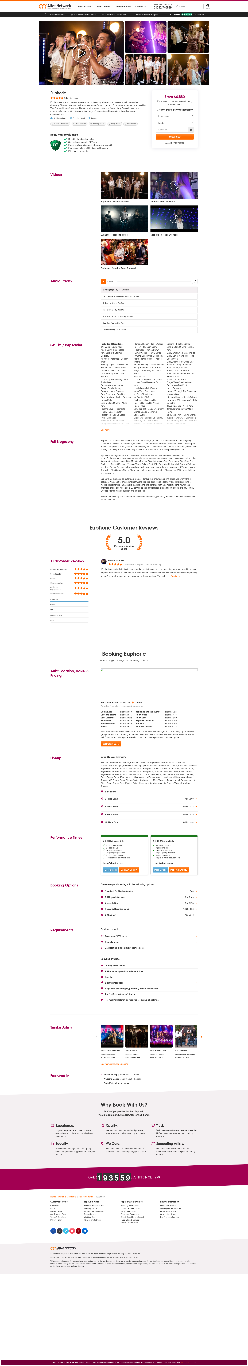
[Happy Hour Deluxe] (112, 1036)
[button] (149, 798)
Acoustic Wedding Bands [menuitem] (94, 1211)
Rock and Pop (80, 124)
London (94, 118)
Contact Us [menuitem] (54, 1205)
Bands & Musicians (61, 124)
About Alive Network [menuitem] (168, 1205)
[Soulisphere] (136, 1036)
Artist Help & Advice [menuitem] (168, 1214)
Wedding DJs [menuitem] (89, 1217)
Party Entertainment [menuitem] (129, 1211)
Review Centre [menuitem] (56, 1211)
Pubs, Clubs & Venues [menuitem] (130, 1220)
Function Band (78, 118)
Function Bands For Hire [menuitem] (94, 1205)
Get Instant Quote (110, 743)
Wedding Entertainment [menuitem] (130, 1205)
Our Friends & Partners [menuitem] (169, 1217)
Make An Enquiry (129, 869)
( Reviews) (64, 97)
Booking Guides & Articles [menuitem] (170, 1208)
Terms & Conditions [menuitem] (58, 1217)
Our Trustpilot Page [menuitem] (58, 1214)
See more (105, 429)
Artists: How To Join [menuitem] (168, 1211)
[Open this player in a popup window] (195, 281)
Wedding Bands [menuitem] (90, 1208)
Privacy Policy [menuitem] (56, 1220)
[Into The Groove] (161, 1036)
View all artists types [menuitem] (92, 1220)
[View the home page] (55, 6)
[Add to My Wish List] (206, 25)
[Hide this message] (195, 1362)
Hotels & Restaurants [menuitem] (129, 1222)
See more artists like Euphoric (114, 1063)
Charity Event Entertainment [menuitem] (132, 1217)
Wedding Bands (98, 124)
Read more (176, 576)
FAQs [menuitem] (52, 1208)
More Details (111, 869)
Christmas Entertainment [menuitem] (131, 1214)
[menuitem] (85, 6)
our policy (185, 1362)
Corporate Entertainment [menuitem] (131, 1208)
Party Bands (115, 124)
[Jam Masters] (186, 1036)
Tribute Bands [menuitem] (89, 1214)
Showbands (131, 124)
